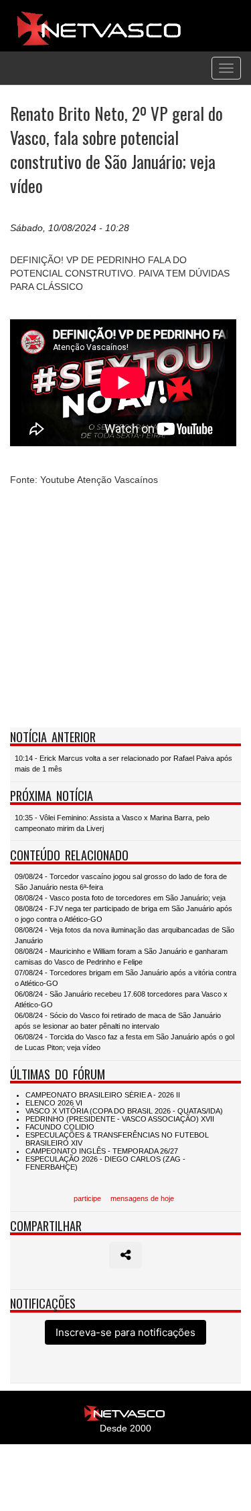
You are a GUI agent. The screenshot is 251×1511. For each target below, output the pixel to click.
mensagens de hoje (142, 1198)
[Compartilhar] (125, 1255)
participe (87, 1198)
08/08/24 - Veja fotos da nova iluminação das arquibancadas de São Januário (124, 935)
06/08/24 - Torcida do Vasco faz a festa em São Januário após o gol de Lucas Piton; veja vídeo (124, 1042)
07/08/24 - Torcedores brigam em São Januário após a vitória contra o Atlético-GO (125, 978)
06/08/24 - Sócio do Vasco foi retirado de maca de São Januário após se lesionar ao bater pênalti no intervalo (118, 1020)
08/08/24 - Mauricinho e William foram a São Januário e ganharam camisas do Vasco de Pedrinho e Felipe (121, 956)
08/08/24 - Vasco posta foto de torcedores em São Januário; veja (120, 898)
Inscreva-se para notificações (125, 1332)
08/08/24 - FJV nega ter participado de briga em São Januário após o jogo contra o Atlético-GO (123, 913)
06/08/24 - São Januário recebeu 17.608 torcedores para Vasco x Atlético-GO (121, 999)
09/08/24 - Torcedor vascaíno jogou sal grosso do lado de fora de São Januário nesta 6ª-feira (121, 881)
